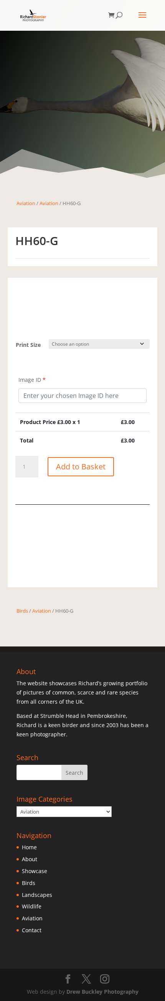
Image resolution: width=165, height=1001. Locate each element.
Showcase (34, 871)
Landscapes (37, 894)
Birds (22, 610)
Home (29, 847)
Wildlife (31, 906)
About (29, 859)
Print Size (28, 344)
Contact (31, 930)
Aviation (25, 203)
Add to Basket (81, 466)
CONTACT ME (83, 570)
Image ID (32, 379)
